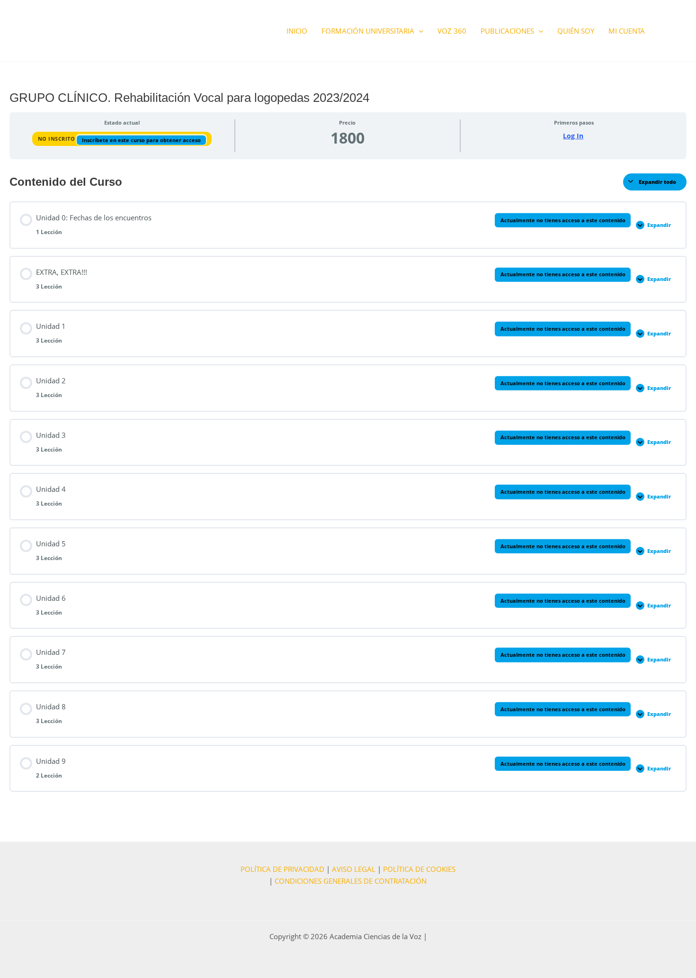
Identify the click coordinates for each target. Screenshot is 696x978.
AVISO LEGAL (353, 869)
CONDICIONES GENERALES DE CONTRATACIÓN (351, 881)
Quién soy (575, 31)
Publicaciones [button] (507, 31)
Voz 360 (451, 31)
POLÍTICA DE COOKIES (419, 869)
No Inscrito (57, 138)
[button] (418, 30)
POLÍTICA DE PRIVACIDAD (282, 869)
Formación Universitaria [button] (367, 31)
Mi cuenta (626, 31)
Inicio (296, 31)
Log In (573, 136)
